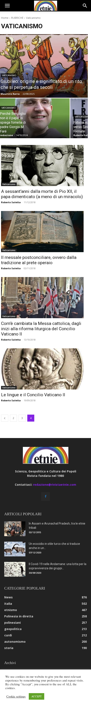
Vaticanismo (9, 75)
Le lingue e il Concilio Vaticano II (33, 394)
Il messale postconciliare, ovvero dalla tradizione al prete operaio (38, 260)
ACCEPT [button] (36, 696)
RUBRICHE (17, 18)
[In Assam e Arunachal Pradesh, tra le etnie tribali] (14, 528)
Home (4, 18)
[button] (7, 5)
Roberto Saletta (11, 202)
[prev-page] (4, 418)
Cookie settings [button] (16, 696)
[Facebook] (45, 496)
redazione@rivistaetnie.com (54, 485)
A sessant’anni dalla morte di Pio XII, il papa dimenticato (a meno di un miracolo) (42, 194)
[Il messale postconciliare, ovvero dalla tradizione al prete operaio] (42, 231)
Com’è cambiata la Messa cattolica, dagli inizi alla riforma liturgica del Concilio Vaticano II (41, 329)
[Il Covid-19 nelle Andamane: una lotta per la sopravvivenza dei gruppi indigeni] (14, 569)
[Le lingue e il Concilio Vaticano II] (42, 369)
